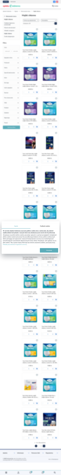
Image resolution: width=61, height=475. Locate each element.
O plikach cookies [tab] (45, 226)
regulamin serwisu (21, 244)
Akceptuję (49, 250)
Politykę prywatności (9, 244)
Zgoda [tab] (16, 226)
